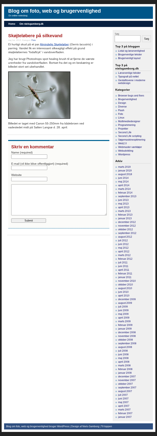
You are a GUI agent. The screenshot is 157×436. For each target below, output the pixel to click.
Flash (121, 110)
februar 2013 (125, 214)
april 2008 (123, 361)
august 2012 (125, 236)
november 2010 (127, 280)
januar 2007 (125, 417)
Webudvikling (125, 150)
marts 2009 (124, 321)
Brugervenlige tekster (130, 54)
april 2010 (123, 295)
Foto (33, 40)
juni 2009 (123, 310)
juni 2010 (123, 292)
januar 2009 (125, 328)
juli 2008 (123, 350)
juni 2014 (123, 178)
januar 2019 (125, 170)
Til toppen (106, 426)
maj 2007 (123, 402)
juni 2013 (123, 200)
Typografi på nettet (128, 76)
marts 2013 (124, 211)
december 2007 (127, 376)
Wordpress (124, 154)
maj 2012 (123, 247)
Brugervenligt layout (129, 58)
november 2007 (127, 380)
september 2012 (127, 233)
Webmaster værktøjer (130, 147)
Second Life (124, 132)
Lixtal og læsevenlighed (131, 50)
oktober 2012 (125, 229)
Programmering (127, 125)
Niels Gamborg (90, 426)
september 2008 (127, 343)
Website (16, 175)
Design (122, 103)
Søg (117, 33)
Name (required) (22, 152)
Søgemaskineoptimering (131, 139)
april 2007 (123, 406)
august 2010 (125, 288)
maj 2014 (123, 181)
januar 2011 (124, 277)
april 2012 (123, 251)
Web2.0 (122, 143)
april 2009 (123, 317)
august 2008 (125, 347)
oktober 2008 (125, 339)
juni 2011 (123, 266)
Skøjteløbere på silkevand (35, 35)
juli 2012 (123, 240)
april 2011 (123, 269)
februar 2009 (125, 325)
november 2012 (127, 225)
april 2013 (123, 207)
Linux (121, 117)
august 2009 (125, 303)
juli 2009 (123, 306)
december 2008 (127, 332)
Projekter (123, 128)
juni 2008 (123, 354)
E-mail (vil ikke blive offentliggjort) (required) (39, 163)
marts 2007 (124, 409)
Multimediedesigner (129, 121)
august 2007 (125, 391)
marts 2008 (124, 365)
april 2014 (123, 185)
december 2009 (127, 299)
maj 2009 (123, 314)
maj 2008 (123, 358)
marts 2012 (124, 255)
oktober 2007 (125, 383)
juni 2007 (123, 398)
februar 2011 (125, 273)
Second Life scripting (129, 136)
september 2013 (127, 196)
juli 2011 (123, 262)
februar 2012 (125, 258)
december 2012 (127, 222)
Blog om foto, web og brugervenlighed (54, 11)
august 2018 (125, 174)
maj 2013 (123, 203)
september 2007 (127, 387)
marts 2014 (124, 189)
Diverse (122, 106)
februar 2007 (125, 413)
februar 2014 (125, 192)
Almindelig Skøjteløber (54, 44)
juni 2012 (123, 244)
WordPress (63, 426)
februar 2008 (125, 369)
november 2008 (127, 336)
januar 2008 (125, 372)
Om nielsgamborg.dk (31, 23)
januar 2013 (125, 218)
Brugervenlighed (127, 99)
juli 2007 (123, 395)
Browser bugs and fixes (131, 95)
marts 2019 (124, 166)
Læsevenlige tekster (129, 73)
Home (11, 23)
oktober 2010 (125, 284)
